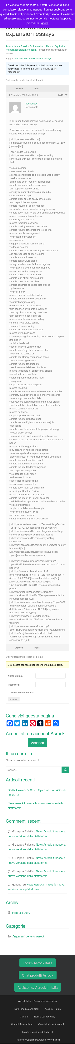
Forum (49, 46)
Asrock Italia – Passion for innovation (25, 46)
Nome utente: (15, 676)
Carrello (24, 1016)
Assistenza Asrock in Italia (38, 987)
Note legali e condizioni (26, 1008)
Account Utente (53, 1008)
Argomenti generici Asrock (28, 936)
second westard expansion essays (33, 58)
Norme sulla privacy (44, 1016)
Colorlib (30, 1039)
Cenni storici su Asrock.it (51, 1024)
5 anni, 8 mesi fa (41, 68)
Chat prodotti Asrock (37, 975)
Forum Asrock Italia (37, 962)
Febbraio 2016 (21, 913)
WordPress (54, 1039)
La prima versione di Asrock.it (37, 1031)
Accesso (13, 699)
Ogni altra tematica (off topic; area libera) (35, 47)
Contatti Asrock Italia (21, 1024)
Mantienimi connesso (22, 692)
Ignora (44, 23)
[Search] (65, 770)
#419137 (63, 95)
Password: (14, 684)
